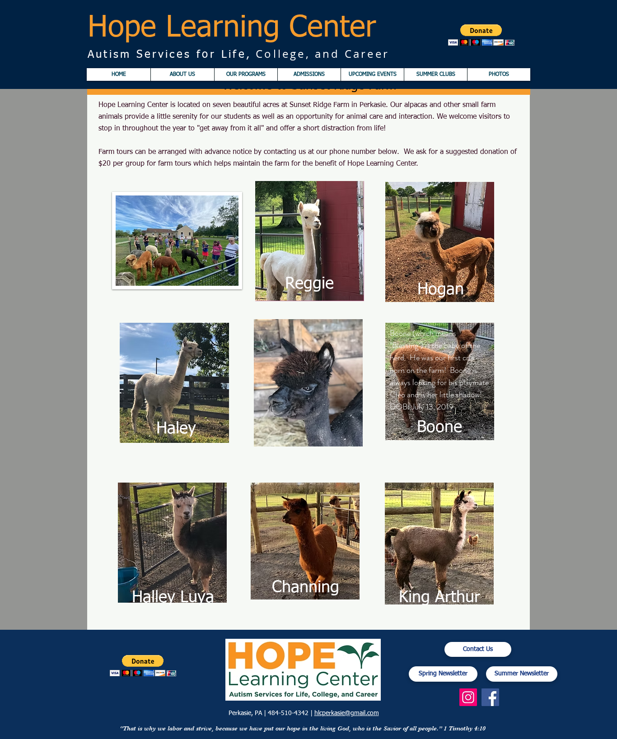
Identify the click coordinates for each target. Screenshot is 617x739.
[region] (309, 241)
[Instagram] (468, 697)
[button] (481, 35)
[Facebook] (490, 697)
